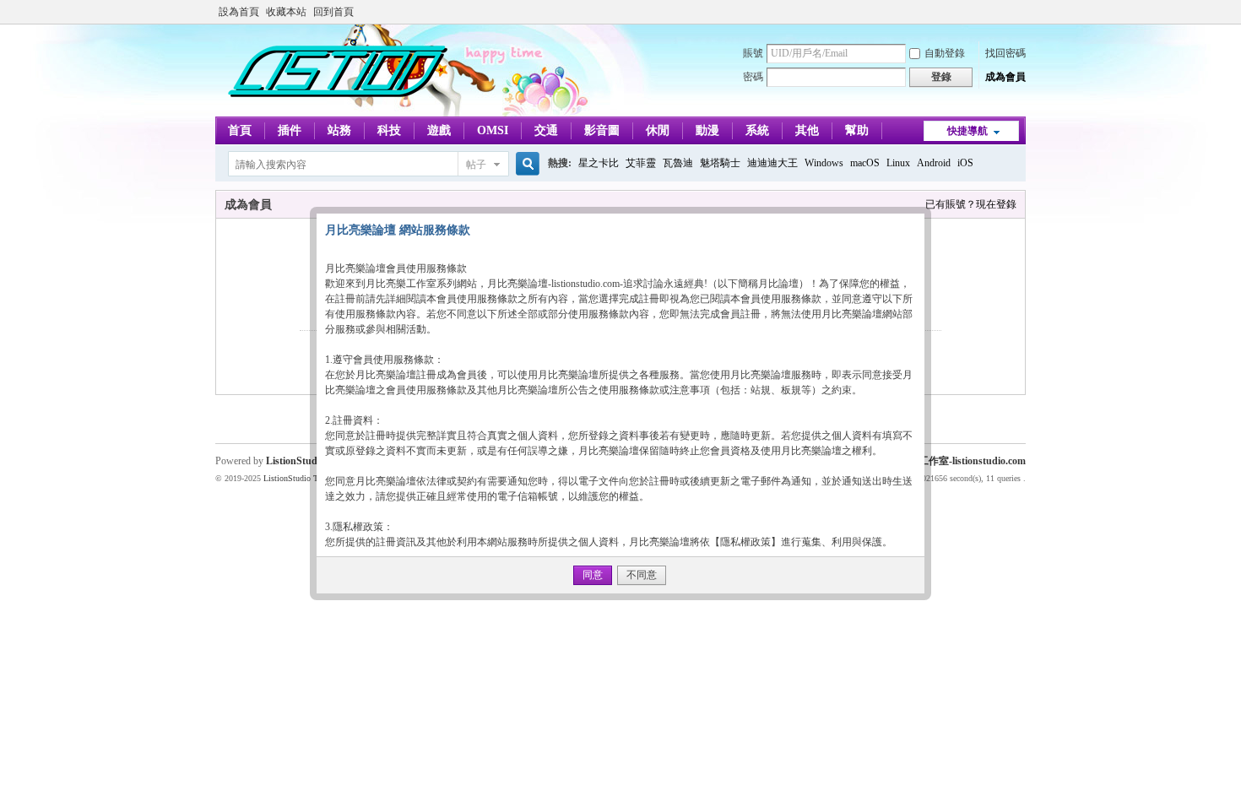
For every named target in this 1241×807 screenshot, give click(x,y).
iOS (965, 163)
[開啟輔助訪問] (1021, 11)
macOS (865, 163)
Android (934, 163)
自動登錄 (944, 53)
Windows (824, 163)
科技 (389, 130)
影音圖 (602, 130)
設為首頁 (239, 12)
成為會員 (1005, 77)
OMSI (492, 130)
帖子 (476, 165)
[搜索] (525, 164)
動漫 (707, 130)
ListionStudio (295, 461)
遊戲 (439, 130)
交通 (546, 130)
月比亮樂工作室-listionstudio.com (952, 461)
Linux (898, 163)
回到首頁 (333, 12)
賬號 (753, 53)
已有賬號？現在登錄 (970, 204)
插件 (289, 130)
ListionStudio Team (297, 478)
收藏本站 (286, 12)
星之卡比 (598, 163)
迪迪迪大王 (772, 163)
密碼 (753, 77)
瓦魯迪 (678, 163)
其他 (807, 130)
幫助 (857, 130)
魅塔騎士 (720, 163)
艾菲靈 (641, 163)
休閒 (657, 130)
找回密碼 (1005, 53)
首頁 (240, 130)
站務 (339, 130)
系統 (757, 130)
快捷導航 (967, 131)
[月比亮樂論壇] (337, 106)
